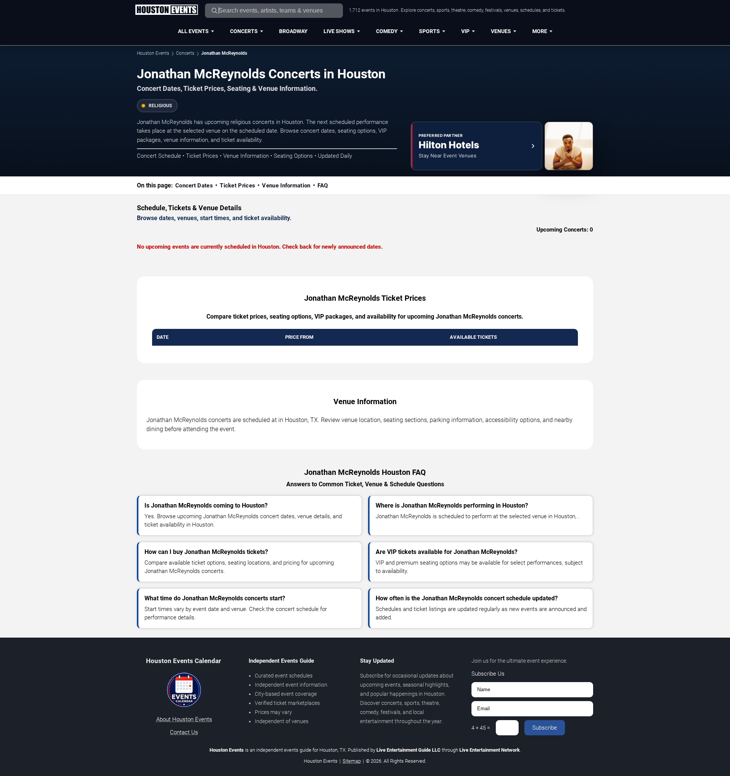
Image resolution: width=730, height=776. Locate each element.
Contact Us (184, 732)
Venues (501, 31)
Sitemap (352, 761)
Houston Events (153, 53)
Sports (429, 31)
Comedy (387, 31)
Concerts (244, 31)
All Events (193, 31)
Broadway (293, 31)
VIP (465, 31)
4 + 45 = (480, 728)
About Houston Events (184, 719)
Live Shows (339, 31)
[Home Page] (166, 10)
